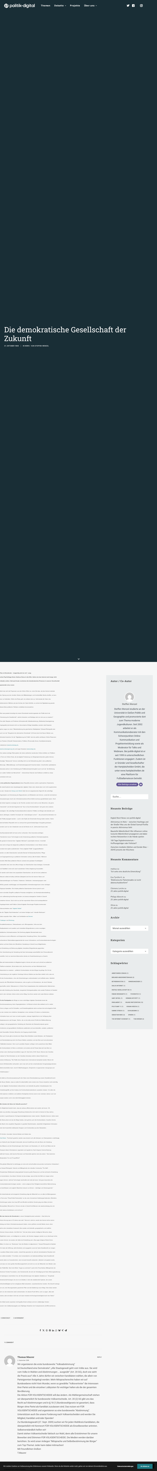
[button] (152, 5)
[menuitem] (45, 5)
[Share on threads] (46, 1330)
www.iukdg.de (31, 749)
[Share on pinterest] (49, 1330)
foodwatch (136, 994)
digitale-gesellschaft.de (121, 990)
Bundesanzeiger (135, 981)
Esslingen (3, 920)
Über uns (89, 5)
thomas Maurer (25, 1357)
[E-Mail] (141, 784)
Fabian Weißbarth (119, 994)
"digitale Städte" (17, 908)
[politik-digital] (19, 6)
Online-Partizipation (134, 1002)
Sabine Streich (118, 1010)
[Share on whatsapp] (56, 1330)
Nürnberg (11, 920)
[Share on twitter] (43, 1330)
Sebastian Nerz (118, 1015)
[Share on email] (65, 1330)
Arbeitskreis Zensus (120, 973)
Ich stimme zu (145, 1466)
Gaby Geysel (117, 998)
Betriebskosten (118, 981)
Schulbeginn (133, 1010)
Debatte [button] (59, 5)
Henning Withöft (133, 998)
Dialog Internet (118, 986)
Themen (45, 5)
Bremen (30, 916)
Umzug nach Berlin (16, 791)
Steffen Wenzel (42, 346)
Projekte (75, 5)
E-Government (18, 1318)
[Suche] (129, 796)
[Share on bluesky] (59, 1330)
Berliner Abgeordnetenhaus (123, 977)
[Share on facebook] (40, 1330)
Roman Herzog (133, 1006)
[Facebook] (134, 5)
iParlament (117, 1002)
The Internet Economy (121, 1019)
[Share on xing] (62, 1330)
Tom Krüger (138, 1019)
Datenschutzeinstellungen (125, 1466)
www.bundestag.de (12, 745)
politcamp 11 (117, 1006)
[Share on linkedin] (53, 1330)
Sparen (131, 1015)
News (27, 346)
